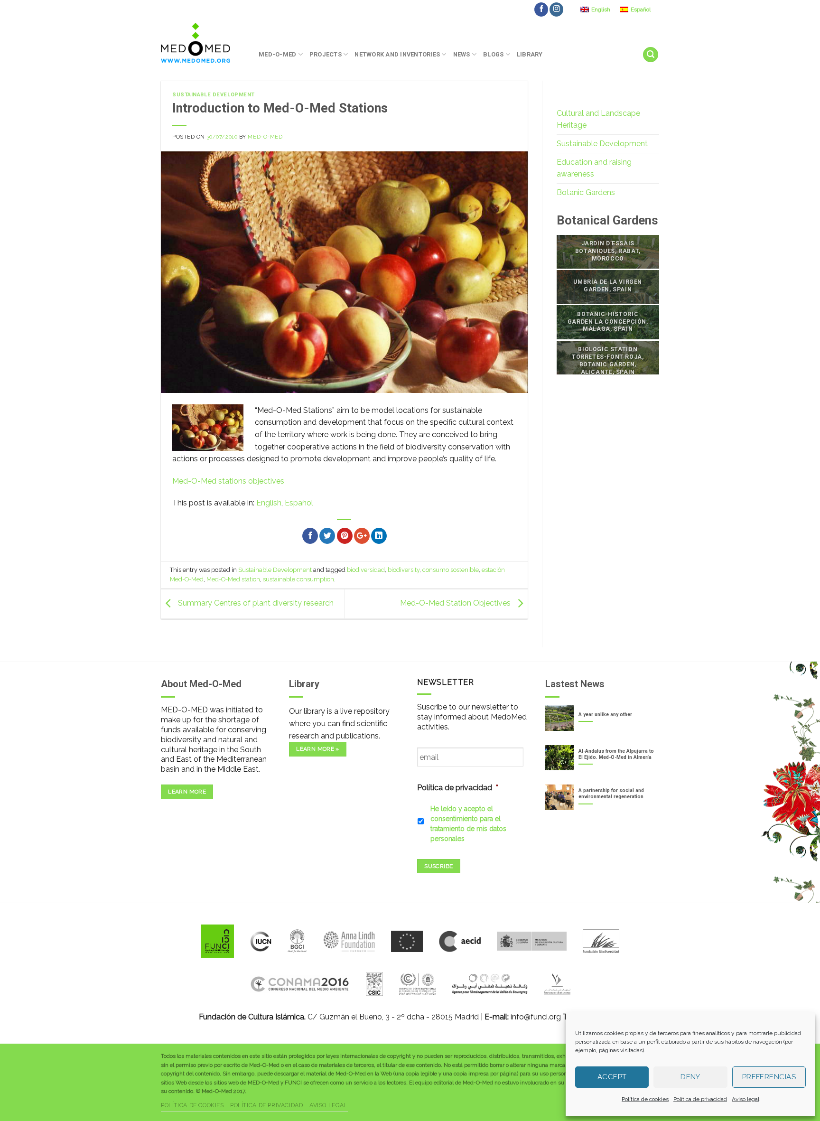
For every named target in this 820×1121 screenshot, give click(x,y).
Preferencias (769, 1077)
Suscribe (438, 866)
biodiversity (403, 569)
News (461, 54)
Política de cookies (645, 1099)
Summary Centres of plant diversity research (255, 603)
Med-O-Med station (233, 579)
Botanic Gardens (586, 192)
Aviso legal (745, 1099)
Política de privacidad (700, 1099)
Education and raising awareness (594, 168)
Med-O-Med (277, 54)
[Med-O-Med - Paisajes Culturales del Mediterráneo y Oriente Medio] (202, 42)
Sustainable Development (213, 95)
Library (530, 54)
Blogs (493, 54)
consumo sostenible (450, 569)
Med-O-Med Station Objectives (456, 603)
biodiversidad (366, 569)
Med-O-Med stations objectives (228, 481)
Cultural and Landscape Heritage (598, 119)
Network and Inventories (397, 54)
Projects (325, 54)
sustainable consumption (298, 579)
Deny (690, 1077)
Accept (612, 1077)
